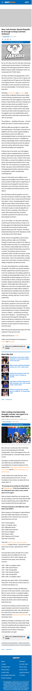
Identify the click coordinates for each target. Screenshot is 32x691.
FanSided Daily (5, 667)
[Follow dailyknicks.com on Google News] (28, 347)
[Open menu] (2, 2)
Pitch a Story (23, 667)
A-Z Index (22, 675)
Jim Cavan (22, 93)
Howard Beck (12, 93)
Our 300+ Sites (23, 664)
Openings (22, 661)
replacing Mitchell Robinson (20, 615)
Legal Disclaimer (24, 672)
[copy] (11, 39)
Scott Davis (6, 36)
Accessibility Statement (8, 675)
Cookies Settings (6, 678)
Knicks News (9, 399)
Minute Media (8, 681)
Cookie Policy (5, 672)
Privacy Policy (5, 669)
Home (2, 399)
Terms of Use (23, 669)
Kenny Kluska (7, 421)
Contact (3, 664)
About (3, 661)
